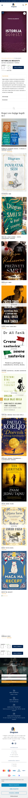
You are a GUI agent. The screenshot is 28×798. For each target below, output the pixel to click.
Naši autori (11, 58)
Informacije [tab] (5, 96)
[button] (2, 5)
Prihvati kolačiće (14, 785)
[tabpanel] (14, 86)
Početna (3, 58)
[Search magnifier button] (23, 5)
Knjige (7, 58)
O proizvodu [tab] (5, 76)
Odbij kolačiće (14, 789)
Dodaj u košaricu (18, 67)
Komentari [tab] (5, 99)
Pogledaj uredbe (14, 793)
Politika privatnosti (14, 796)
